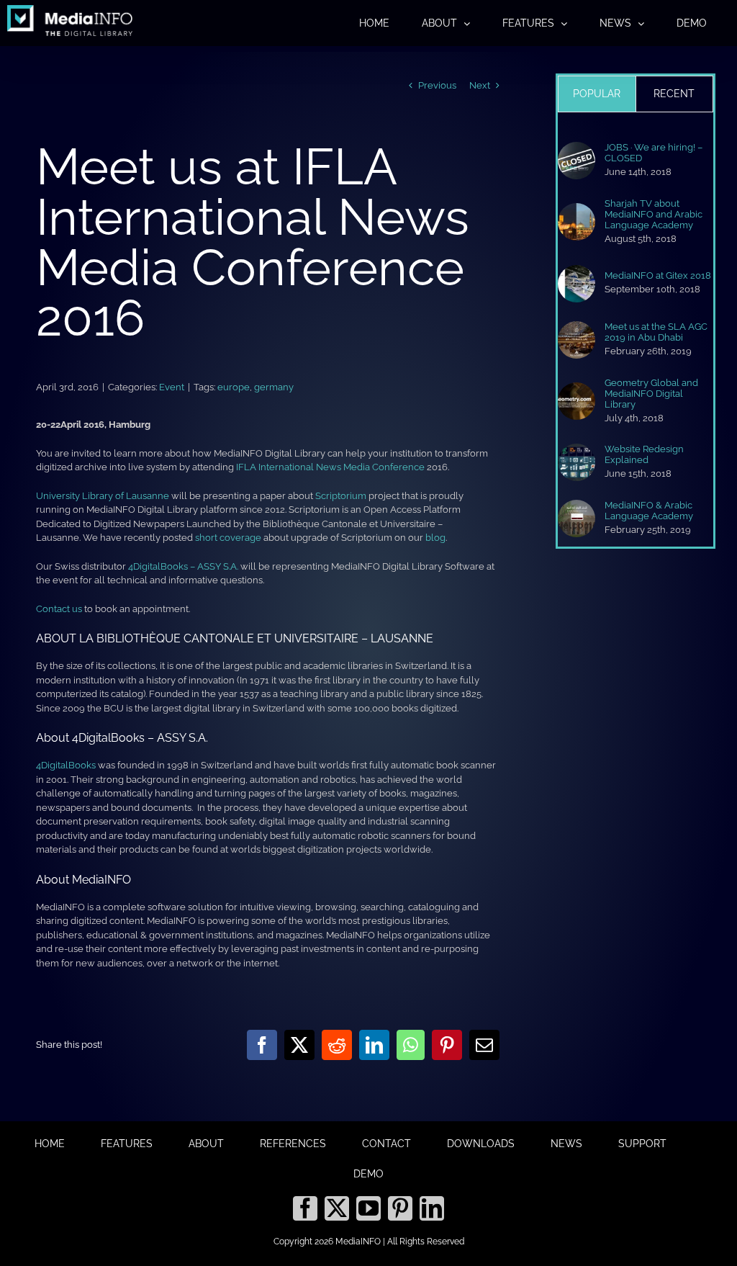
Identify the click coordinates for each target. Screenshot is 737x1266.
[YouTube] (368, 1208)
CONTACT (386, 1143)
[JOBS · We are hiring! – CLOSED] (576, 148)
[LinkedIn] (432, 1208)
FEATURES (127, 1143)
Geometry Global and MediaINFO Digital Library (651, 393)
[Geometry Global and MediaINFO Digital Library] (576, 389)
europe (233, 387)
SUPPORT (642, 1143)
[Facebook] (305, 1208)
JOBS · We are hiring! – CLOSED (653, 152)
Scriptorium (340, 495)
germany (274, 387)
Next (479, 85)
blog (435, 537)
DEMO (368, 1174)
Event (171, 387)
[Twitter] (337, 1208)
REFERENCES (293, 1143)
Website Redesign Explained (644, 454)
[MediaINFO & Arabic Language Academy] (576, 506)
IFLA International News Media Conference (330, 467)
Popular (596, 93)
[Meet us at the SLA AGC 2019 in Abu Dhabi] (576, 328)
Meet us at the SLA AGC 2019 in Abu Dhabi (656, 332)
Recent (674, 93)
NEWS (566, 1143)
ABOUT (206, 1143)
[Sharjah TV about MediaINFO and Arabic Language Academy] (576, 210)
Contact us (59, 608)
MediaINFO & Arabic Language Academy (649, 510)
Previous (437, 85)
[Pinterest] (400, 1208)
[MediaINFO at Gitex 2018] (576, 271)
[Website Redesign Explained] (576, 450)
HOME (50, 1143)
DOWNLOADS (481, 1143)
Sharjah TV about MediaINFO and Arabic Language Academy (653, 214)
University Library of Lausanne (102, 495)
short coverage (228, 537)
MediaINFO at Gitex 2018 (658, 275)
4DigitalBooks (66, 765)
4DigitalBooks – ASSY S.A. (183, 566)
